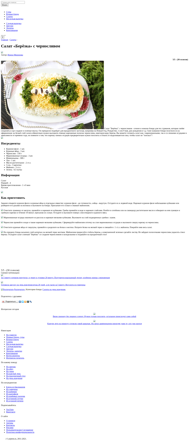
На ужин (10, 371)
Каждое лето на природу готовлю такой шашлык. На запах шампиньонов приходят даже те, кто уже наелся (94, 324)
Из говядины (12, 389)
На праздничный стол (15, 376)
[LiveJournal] (30, 301)
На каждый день (13, 374)
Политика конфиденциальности (20, 432)
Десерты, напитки (14, 351)
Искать (4, 5)
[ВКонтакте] (20, 301)
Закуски (9, 26)
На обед (9, 369)
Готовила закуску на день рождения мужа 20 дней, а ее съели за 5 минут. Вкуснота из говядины (43, 285)
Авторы (9, 423)
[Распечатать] (7, 289)
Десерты (10, 28)
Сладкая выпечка (13, 23)
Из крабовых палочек (15, 396)
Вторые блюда (12, 14)
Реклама (9, 427)
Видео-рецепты (13, 356)
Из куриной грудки (14, 398)
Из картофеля (12, 394)
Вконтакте (10, 412)
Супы (8, 12)
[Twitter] (22, 301)
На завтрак (11, 367)
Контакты (10, 425)
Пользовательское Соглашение (19, 430)
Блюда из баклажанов (15, 387)
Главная (4, 40)
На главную (11, 335)
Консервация (12, 30)
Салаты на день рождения (53, 289)
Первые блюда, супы (15, 337)
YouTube (10, 410)
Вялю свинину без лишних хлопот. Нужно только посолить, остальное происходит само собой (94, 316)
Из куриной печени (14, 401)
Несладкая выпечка (14, 19)
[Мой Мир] (28, 301)
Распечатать (19, 289)
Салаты (9, 16)
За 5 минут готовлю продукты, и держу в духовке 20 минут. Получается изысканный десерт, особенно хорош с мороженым (55, 278)
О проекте (10, 421)
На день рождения (14, 378)
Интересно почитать (15, 358)
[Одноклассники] (25, 301)
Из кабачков (11, 392)
